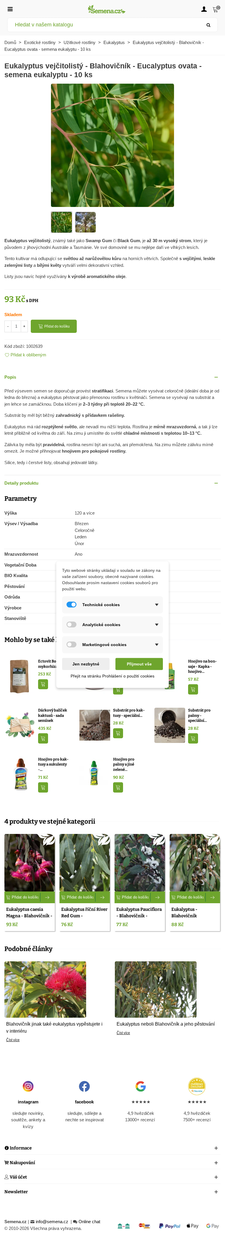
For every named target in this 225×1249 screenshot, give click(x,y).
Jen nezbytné (85, 663)
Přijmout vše (139, 663)
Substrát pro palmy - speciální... (199, 715)
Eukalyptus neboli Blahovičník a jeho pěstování (166, 1024)
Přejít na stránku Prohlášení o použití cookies (112, 675)
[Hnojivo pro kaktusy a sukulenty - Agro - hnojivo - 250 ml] (19, 773)
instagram (28, 1101)
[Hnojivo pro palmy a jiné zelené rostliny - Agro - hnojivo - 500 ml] (94, 773)
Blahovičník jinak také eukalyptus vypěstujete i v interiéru (54, 1028)
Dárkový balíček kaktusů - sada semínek (52, 715)
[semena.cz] (107, 9)
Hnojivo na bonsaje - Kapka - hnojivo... (202, 666)
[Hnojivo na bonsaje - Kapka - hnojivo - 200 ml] (169, 675)
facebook (84, 1101)
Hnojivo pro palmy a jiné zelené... (123, 764)
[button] (112, 377)
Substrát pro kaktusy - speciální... (129, 713)
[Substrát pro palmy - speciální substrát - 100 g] (169, 724)
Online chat (89, 1221)
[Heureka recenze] (197, 1086)
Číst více (13, 1040)
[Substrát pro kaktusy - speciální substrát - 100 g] (94, 724)
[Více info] (47, 897)
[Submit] (208, 25)
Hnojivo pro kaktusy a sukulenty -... (53, 764)
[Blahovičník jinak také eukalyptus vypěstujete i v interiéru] (45, 989)
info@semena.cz (52, 1221)
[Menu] (10, 8)
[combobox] (104, 25)
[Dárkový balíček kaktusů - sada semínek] (19, 724)
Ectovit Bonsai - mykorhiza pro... (52, 664)
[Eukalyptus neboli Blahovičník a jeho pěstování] (156, 989)
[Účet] (203, 8)
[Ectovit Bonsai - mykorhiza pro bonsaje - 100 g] (19, 675)
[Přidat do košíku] (43, 684)
